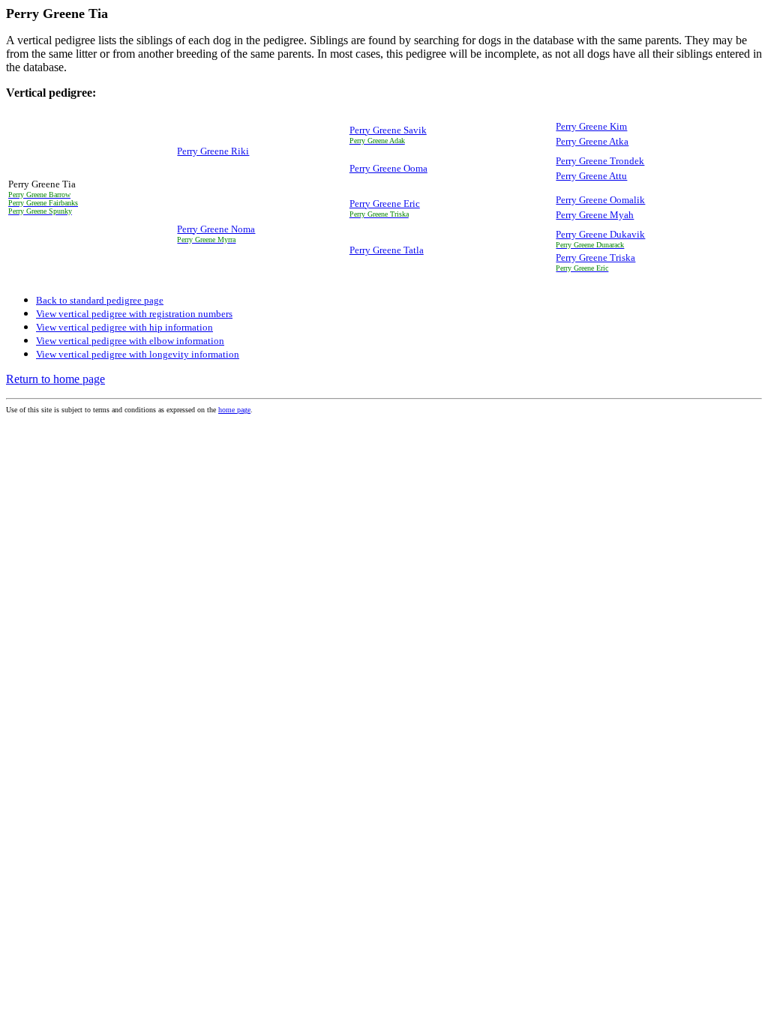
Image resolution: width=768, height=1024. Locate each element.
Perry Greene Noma (216, 229)
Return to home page (55, 379)
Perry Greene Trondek (600, 160)
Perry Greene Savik (388, 130)
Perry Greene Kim (591, 126)
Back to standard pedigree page (100, 300)
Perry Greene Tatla (387, 250)
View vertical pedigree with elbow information (130, 340)
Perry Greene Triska (595, 257)
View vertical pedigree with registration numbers (134, 313)
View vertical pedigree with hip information (124, 327)
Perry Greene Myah (595, 214)
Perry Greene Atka (592, 141)
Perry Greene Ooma (389, 168)
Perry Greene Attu (591, 175)
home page (234, 410)
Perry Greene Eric (385, 203)
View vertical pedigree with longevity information (137, 354)
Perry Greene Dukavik (600, 234)
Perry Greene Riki (213, 151)
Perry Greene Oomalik (600, 199)
